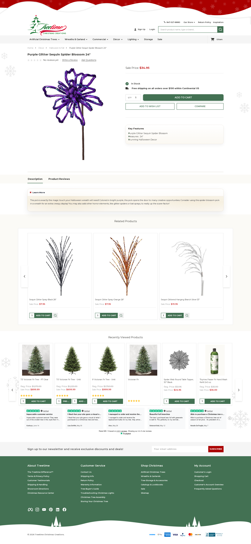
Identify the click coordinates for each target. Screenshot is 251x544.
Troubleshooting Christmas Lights (97, 493)
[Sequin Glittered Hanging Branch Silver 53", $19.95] (191, 265)
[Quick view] (55, 315)
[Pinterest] (50, 509)
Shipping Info (87, 476)
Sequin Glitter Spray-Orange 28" (109, 300)
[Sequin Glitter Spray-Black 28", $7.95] (59, 265)
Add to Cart (183, 97)
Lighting (132, 39)
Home (30, 48)
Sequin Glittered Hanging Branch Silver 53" (180, 300)
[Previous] (24, 276)
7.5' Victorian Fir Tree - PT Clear (34, 379)
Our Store (188, 22)
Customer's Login (202, 472)
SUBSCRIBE (216, 449)
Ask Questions (88, 60)
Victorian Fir (133, 379)
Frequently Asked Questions (208, 489)
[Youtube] (44, 509)
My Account (202, 465)
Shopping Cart (201, 476)
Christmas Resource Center (40, 493)
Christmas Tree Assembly (93, 497)
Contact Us (86, 472)
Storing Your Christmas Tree (94, 501)
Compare (200, 106)
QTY (130, 97)
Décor (116, 39)
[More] (194, 22)
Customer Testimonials (38, 480)
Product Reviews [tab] (59, 179)
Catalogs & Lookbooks (152, 484)
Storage (148, 39)
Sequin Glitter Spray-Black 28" (42, 300)
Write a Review (70, 60)
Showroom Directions (38, 489)
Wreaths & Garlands (150, 476)
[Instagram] (37, 509)
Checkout (199, 480)
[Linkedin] (57, 509)
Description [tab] (35, 179)
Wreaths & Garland (75, 39)
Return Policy (204, 22)
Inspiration (218, 22)
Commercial (99, 39)
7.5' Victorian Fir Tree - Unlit (68, 379)
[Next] (226, 276)
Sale (160, 39)
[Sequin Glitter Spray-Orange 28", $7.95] (125, 265)
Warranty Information (91, 484)
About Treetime (38, 465)
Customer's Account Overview (209, 484)
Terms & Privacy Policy (38, 476)
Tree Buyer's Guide (90, 489)
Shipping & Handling (37, 484)
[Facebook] (64, 509)
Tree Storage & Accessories (154, 480)
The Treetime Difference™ (40, 472)
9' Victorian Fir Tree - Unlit (103, 379)
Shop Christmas (152, 465)
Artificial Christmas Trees (43, 39)
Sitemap (145, 493)
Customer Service (93, 465)
